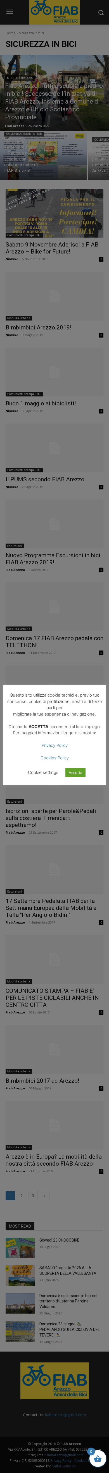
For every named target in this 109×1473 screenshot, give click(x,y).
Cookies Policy (55, 758)
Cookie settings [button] (43, 772)
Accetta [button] (75, 772)
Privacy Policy (55, 745)
